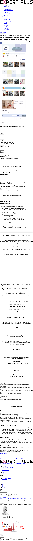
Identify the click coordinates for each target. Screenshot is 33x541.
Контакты (3, 483)
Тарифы (3, 16)
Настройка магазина (7, 19)
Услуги (3, 17)
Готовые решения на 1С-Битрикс (8, 10)
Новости (3, 486)
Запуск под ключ (2, 153)
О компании (4, 484)
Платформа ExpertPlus (5, 470)
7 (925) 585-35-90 (2, 31)
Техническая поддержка (7, 24)
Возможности (6, 11)
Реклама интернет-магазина (8, 9)
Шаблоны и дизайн (6, 12)
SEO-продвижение (6, 22)
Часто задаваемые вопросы (8, 26)
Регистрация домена (7, 18)
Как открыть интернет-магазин (8, 27)
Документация (6, 14)
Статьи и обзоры (6, 28)
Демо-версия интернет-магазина (5, 130)
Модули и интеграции (7, 13)
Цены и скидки (6, 155)
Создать (10, 495)
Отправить (2, 503)
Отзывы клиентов (6, 29)
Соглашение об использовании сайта (7, 467)
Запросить (2, 134)
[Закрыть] (0, 540)
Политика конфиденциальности (6, 465)
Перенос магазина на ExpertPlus (8, 21)
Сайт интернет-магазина (7, 6)
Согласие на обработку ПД (6, 466)
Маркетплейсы (6, 8)
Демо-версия (6, 15)
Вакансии (3, 487)
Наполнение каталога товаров (8, 20)
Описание (1, 151)
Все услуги (5, 23)
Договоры (3, 485)
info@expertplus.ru (3, 32)
